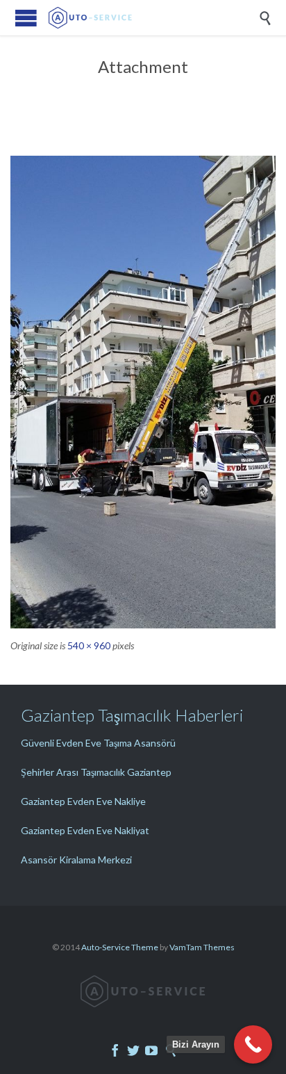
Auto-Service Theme (119, 947)
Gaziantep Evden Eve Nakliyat (85, 830)
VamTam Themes (202, 947)
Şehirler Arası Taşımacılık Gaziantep (96, 772)
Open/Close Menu (26, 18)
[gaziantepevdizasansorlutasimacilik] (143, 392)
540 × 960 (88, 645)
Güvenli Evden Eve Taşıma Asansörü (98, 743)
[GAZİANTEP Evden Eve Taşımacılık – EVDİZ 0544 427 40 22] (153, 17)
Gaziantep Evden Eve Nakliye (83, 801)
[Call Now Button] (253, 1044)
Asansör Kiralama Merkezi (76, 859)
